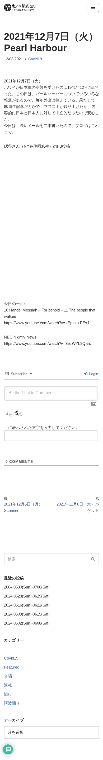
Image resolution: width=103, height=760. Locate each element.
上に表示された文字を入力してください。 (41, 427)
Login (93, 374)
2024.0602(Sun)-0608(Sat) (27, 623)
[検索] (93, 558)
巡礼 (8, 685)
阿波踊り (12, 703)
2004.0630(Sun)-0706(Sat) (27, 587)
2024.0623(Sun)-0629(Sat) (27, 596)
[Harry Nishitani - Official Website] (20, 7)
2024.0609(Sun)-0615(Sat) (27, 614)
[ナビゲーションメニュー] (93, 7)
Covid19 (35, 59)
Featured (11, 667)
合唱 (8, 676)
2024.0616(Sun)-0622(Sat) (27, 605)
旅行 (8, 694)
